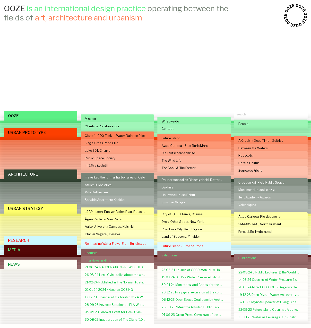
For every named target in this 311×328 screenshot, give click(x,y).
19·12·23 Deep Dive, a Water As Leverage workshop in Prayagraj (270, 295)
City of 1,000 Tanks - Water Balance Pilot (115, 136)
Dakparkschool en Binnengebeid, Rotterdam (194, 180)
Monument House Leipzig (256, 190)
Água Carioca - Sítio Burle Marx (185, 146)
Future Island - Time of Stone (182, 246)
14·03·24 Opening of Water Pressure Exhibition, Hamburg (270, 279)
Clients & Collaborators (102, 126)
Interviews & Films (98, 260)
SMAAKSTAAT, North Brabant (259, 224)
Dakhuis (167, 187)
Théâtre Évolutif (96, 165)
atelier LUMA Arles (98, 185)
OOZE (13, 115)
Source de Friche (250, 170)
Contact (167, 129)
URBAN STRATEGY (25, 208)
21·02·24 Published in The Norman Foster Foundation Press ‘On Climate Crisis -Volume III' (117, 282)
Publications (247, 258)
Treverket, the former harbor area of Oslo (115, 177)
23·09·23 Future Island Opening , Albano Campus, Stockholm (270, 309)
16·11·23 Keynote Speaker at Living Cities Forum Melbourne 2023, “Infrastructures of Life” (270, 302)
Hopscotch (246, 155)
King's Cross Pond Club (102, 143)
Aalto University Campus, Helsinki (109, 226)
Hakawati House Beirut (178, 195)
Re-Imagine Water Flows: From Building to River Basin (117, 243)
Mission (90, 119)
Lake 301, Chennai (98, 150)
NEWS (14, 264)
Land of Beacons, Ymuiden (181, 236)
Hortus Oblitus (248, 163)
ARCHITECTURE (23, 174)
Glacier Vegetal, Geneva (102, 234)
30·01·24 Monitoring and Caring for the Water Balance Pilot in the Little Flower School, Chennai (194, 285)
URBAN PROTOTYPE (27, 132)
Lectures (91, 253)
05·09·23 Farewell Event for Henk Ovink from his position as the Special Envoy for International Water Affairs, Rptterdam (117, 312)
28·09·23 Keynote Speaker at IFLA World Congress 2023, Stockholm (117, 305)
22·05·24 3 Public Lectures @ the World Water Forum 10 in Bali (270, 272)
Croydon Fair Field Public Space (261, 182)
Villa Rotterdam (96, 192)
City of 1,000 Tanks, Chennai (182, 214)
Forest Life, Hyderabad (255, 232)
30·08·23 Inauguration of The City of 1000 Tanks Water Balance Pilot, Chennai (117, 319)
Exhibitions (170, 255)
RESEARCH (18, 240)
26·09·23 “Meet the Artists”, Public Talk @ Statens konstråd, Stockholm (194, 307)
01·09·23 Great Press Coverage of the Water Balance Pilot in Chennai (194, 315)
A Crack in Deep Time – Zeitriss (260, 140)
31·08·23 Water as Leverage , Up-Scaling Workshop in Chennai (270, 317)
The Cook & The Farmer (179, 168)
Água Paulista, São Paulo (103, 219)
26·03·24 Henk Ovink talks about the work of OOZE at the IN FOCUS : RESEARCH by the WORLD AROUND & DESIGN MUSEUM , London (117, 275)
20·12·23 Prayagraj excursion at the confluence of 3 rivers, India (194, 292)
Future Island (171, 138)
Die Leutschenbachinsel (179, 153)
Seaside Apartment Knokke (104, 200)
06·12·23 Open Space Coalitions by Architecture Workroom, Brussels (194, 299)
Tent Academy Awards (254, 197)
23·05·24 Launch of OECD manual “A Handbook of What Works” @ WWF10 (194, 270)
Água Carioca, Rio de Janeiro (259, 216)
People (243, 124)
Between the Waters (253, 148)
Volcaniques (247, 205)
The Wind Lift (171, 160)
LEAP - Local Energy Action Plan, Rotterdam (117, 212)
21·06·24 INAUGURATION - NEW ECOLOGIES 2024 (117, 267)
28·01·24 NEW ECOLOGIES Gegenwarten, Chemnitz (270, 287)
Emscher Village (173, 202)
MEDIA (14, 250)
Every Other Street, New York (183, 222)
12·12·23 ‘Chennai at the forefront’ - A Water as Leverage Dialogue (117, 297)
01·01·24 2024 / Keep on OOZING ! (109, 289)
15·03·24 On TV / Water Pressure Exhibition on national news (194, 277)
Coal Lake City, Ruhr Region (182, 229)
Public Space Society (100, 158)
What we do (170, 121)
